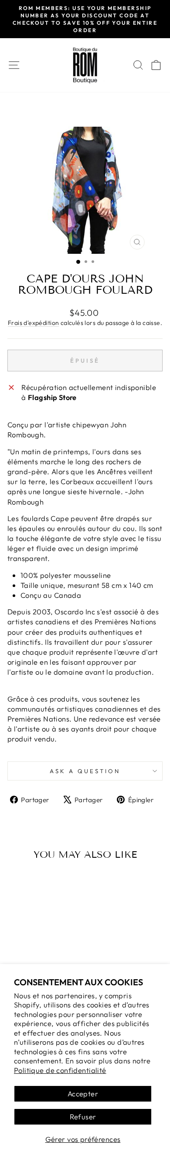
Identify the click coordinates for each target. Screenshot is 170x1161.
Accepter (83, 1093)
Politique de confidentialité (60, 1070)
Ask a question (85, 770)
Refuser (83, 1116)
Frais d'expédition (33, 323)
